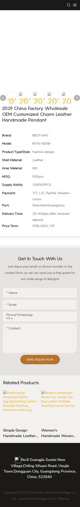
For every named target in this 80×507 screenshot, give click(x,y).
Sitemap (62, 498)
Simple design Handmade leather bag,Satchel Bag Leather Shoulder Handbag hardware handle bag (20, 433)
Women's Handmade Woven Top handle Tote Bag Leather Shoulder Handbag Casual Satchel (59, 433)
